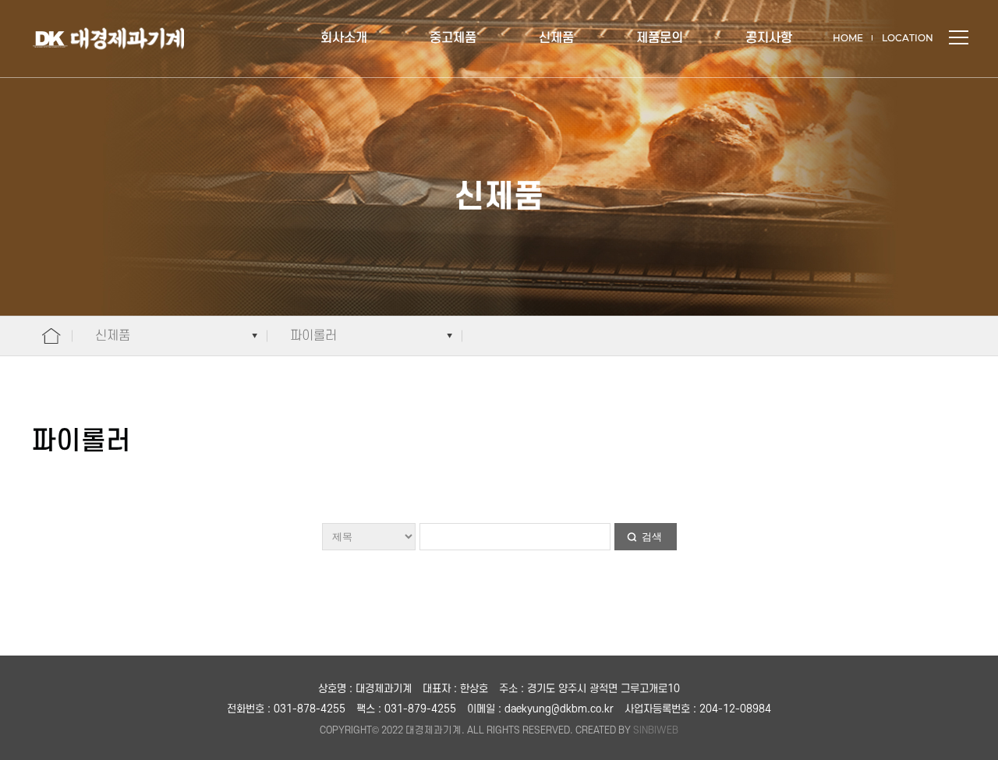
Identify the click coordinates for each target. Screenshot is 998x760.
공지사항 (768, 38)
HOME (848, 38)
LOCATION (907, 38)
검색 (652, 537)
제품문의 (659, 38)
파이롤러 (313, 336)
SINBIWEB (655, 730)
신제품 (556, 38)
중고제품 (453, 38)
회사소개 (343, 38)
